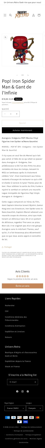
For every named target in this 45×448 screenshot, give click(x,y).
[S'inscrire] (35, 382)
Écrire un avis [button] (22, 286)
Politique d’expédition (33, 435)
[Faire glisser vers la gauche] (17, 75)
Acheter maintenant (22, 130)
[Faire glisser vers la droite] (28, 75)
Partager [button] (8, 247)
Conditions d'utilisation (15, 326)
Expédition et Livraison (15, 331)
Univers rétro (14, 427)
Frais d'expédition (18, 102)
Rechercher (9, 305)
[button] (5, 15)
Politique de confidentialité (24, 431)
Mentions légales (36, 439)
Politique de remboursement (31, 427)
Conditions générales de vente (16, 439)
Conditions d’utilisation (14, 435)
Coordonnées (23, 442)
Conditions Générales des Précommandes (16, 318)
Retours (8, 337)
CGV (6, 311)
